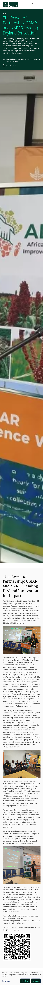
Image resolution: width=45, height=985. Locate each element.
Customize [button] (6, 981)
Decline (25, 981)
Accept (36, 981)
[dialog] (21, 978)
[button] (33, 4)
